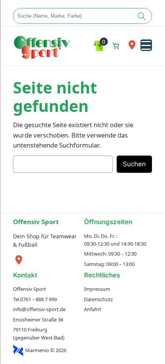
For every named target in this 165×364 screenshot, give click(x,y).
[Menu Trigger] (146, 45)
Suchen (134, 164)
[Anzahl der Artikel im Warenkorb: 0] (116, 46)
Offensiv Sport (36, 221)
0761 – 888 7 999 (38, 299)
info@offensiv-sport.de (39, 309)
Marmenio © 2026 (45, 350)
